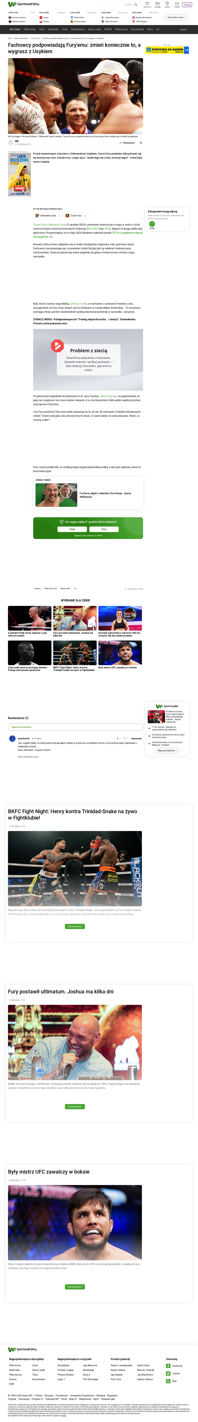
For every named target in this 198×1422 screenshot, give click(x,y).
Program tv (37, 1399)
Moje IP (73, 1399)
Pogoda (12, 1399)
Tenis (41, 29)
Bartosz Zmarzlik (145, 1370)
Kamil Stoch (143, 1365)
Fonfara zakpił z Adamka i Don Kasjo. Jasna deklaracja (105, 495)
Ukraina (37, 589)
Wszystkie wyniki (175, 17)
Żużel (65, 29)
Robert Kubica (118, 1370)
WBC (95, 228)
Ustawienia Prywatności (82, 1395)
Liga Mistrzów (90, 1365)
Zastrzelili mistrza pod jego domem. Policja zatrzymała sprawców (28, 669)
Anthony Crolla (78, 303)
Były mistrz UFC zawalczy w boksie (117, 667)
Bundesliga (88, 1370)
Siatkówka (53, 29)
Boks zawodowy (21, 38)
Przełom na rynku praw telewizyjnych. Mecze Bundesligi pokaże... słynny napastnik (175, 716)
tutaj (64, 1416)
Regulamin (112, 1395)
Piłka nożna (30, 29)
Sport (96, 1399)
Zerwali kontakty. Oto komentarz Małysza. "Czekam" (167, 743)
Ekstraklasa (63, 1365)
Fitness (13, 1379)
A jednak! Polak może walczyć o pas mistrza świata (27, 634)
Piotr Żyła (116, 1379)
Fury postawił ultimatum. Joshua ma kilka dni (73, 634)
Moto (150, 29)
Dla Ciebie (15, 29)
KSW (11, 1384)
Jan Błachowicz (145, 1374)
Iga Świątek (117, 1374)
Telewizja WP (52, 1399)
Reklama (100, 1395)
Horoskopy (24, 1399)
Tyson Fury (35, 38)
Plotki (64, 1399)
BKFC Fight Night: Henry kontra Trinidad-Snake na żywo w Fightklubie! (74, 669)
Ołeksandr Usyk (57, 224)
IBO (89, 228)
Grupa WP (27, 1395)
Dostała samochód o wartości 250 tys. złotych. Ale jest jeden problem (119, 634)
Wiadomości (85, 1399)
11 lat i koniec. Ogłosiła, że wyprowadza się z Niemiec (164, 728)
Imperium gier (108, 1399)
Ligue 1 (61, 1379)
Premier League (66, 1370)
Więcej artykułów (166, 750)
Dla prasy (49, 1395)
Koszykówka (137, 29)
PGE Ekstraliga (90, 1379)
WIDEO (108, 29)
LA (157, 29)
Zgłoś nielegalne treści (28, 756)
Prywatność (62, 1395)
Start (10, 38)
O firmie (38, 1395)
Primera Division (66, 1374)
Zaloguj (187, 5)
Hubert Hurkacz (145, 1379)
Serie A (86, 1374)
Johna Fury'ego (108, 396)
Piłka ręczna (121, 29)
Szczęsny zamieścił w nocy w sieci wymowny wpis (168, 736)
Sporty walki (94, 29)
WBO (107, 228)
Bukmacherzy (78, 29)
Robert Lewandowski (121, 1365)
